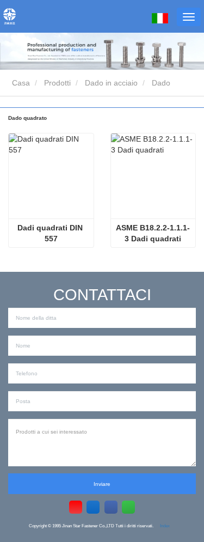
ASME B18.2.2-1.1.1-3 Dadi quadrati (153, 233)
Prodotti (57, 82)
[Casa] (9, 16)
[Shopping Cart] (137, 18)
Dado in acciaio (111, 82)
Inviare (102, 484)
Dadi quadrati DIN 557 (51, 233)
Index (165, 525)
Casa (20, 82)
